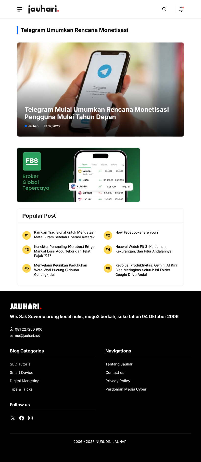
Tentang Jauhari (119, 364)
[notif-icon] (181, 9)
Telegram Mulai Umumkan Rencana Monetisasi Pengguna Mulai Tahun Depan (97, 113)
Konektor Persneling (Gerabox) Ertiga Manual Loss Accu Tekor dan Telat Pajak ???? (64, 251)
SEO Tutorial (20, 364)
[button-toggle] (20, 9)
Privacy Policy (117, 380)
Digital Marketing (24, 380)
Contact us (114, 372)
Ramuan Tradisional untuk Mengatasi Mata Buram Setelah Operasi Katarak (64, 234)
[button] (164, 8)
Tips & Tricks (21, 389)
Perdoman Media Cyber (126, 389)
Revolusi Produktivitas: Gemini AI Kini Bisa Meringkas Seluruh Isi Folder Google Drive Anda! (146, 270)
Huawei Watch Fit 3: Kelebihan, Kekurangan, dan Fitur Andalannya (143, 248)
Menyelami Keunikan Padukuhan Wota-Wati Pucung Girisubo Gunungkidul (60, 270)
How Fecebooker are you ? (136, 232)
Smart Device (21, 372)
